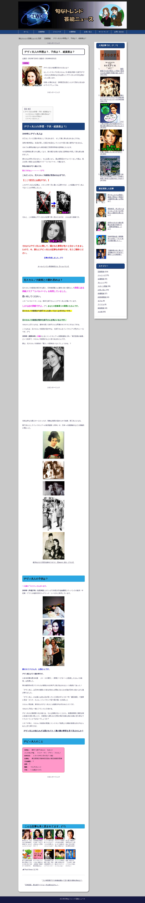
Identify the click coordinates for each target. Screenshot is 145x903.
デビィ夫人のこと (33, 118)
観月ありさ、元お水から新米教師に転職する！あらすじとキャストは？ (27, 843)
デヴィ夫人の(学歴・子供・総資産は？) (38, 111)
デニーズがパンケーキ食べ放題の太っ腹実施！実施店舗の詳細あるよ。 (38, 863)
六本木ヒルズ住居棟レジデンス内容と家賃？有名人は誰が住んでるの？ (112, 176)
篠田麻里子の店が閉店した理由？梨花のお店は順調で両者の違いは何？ (112, 71)
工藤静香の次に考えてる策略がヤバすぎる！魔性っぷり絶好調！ (115, 252)
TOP (31, 38)
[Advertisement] (53, 99)
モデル (100, 301)
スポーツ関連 (102, 286)
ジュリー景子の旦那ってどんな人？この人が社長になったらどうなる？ (48, 843)
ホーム (26, 32)
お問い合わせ (119, 32)
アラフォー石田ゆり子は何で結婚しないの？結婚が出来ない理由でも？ (59, 843)
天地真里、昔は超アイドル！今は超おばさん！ (41, 885)
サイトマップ (103, 32)
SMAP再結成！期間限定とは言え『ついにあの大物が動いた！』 (115, 238)
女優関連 (72, 32)
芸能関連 (41, 32)
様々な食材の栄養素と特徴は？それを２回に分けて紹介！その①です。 (27, 863)
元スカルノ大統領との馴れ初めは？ (39, 114)
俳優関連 (101, 293)
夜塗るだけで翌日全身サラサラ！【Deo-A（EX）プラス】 (53, 562)
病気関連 (101, 308)
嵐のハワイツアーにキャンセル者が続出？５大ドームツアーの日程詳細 (112, 97)
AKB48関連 (102, 297)
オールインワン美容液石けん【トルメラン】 (53, 266)
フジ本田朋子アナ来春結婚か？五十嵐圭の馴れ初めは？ (62, 880)
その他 (100, 312)
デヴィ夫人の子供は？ (35, 116)
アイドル (101, 304)
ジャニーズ (57, 32)
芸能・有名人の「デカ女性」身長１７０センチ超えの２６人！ (70, 863)
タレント (101, 282)
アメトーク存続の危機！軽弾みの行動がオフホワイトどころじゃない (59, 863)
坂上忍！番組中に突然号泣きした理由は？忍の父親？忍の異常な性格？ (70, 843)
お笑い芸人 (88, 32)
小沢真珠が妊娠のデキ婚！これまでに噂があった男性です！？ (38, 843)
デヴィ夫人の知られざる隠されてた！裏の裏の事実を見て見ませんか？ (112, 124)
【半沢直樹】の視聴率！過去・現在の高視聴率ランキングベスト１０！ (48, 863)
